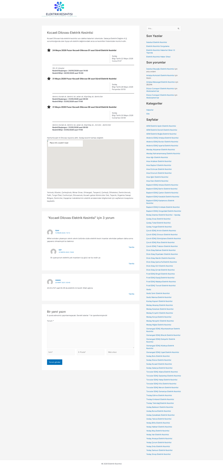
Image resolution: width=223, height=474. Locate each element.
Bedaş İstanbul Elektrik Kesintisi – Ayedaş (163, 215)
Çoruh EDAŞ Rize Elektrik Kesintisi (160, 242)
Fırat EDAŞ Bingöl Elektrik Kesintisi (160, 274)
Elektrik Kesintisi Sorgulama (157, 46)
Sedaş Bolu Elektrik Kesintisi (158, 356)
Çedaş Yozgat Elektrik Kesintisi (159, 227)
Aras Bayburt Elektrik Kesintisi (158, 165)
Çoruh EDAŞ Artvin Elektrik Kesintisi (161, 230)
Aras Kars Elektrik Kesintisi (157, 181)
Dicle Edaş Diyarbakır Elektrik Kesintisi (162, 254)
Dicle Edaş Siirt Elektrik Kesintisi (159, 266)
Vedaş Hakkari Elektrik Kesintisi (159, 427)
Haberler (150, 110)
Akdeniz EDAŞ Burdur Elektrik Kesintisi (162, 142)
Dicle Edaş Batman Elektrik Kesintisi (161, 250)
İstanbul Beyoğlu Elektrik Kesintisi (160, 69)
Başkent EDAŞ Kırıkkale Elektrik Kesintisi (163, 207)
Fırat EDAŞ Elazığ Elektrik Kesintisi (160, 278)
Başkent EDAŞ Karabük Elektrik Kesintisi (162, 197)
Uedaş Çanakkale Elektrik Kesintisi (160, 415)
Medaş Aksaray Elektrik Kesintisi (159, 305)
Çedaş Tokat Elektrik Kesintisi (158, 223)
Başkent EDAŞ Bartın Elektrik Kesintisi (161, 189)
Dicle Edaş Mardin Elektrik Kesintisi (160, 258)
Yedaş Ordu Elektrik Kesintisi (158, 446)
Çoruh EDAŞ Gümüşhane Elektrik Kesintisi (163, 238)
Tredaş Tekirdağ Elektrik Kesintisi (160, 403)
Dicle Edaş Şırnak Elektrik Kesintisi (160, 270)
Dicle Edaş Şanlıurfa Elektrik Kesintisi (161, 262)
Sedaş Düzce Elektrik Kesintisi (158, 360)
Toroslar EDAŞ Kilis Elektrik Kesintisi (161, 384)
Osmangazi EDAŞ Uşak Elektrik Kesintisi (162, 352)
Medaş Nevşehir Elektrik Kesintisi (160, 321)
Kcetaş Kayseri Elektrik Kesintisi (159, 301)
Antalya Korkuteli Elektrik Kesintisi (160, 75)
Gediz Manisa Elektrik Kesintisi (158, 297)
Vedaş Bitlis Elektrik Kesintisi (158, 423)
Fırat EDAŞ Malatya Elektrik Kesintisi (161, 281)
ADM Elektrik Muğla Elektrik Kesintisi (161, 134)
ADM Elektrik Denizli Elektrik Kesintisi (161, 130)
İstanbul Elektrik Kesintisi (156, 42)
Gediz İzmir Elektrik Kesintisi (158, 293)
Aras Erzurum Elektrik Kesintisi (159, 173)
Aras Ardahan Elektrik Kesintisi (158, 161)
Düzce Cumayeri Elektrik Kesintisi (160, 88)
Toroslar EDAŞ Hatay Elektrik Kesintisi (161, 380)
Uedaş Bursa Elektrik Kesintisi (158, 411)
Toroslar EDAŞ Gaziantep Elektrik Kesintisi (163, 376)
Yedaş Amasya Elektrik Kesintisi (159, 438)
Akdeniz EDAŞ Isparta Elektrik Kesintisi (162, 145)
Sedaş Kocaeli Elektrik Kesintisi (159, 364)
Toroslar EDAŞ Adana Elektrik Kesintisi (162, 372)
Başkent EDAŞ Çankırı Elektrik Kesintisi (162, 193)
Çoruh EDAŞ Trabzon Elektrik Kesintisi (162, 246)
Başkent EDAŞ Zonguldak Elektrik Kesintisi (163, 211)
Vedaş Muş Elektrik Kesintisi (157, 431)
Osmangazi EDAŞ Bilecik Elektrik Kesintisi (163, 335)
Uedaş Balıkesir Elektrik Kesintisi (159, 407)
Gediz (148, 289)
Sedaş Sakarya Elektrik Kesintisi (159, 368)
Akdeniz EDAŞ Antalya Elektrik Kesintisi (162, 138)
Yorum (50, 321)
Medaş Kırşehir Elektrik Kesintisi (159, 313)
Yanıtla (131, 247)
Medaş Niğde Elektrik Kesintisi (158, 325)
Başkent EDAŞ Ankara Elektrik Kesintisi (162, 185)
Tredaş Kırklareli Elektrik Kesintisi (160, 399)
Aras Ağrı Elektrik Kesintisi (157, 157)
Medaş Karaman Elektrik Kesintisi (160, 309)
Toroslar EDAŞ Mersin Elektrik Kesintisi (162, 387)
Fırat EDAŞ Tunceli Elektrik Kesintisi (161, 285)
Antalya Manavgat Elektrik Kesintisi (160, 82)
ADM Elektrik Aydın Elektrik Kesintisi (161, 126)
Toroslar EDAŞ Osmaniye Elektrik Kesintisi (163, 391)
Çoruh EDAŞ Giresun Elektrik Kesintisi (162, 234)
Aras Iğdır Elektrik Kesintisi (157, 177)
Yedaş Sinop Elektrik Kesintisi (158, 454)
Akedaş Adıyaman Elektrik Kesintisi (160, 149)
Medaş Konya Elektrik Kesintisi (158, 317)
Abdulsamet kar (152, 91)
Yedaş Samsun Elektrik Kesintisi (159, 450)
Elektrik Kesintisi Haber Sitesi (158, 57)
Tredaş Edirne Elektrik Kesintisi (159, 395)
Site (148, 114)
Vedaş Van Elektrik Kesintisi (157, 434)
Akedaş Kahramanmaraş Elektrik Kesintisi (163, 153)
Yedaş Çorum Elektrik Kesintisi (158, 442)
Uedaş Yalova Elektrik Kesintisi (158, 419)
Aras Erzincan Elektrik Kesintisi (159, 169)
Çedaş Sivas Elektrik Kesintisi (158, 219)
